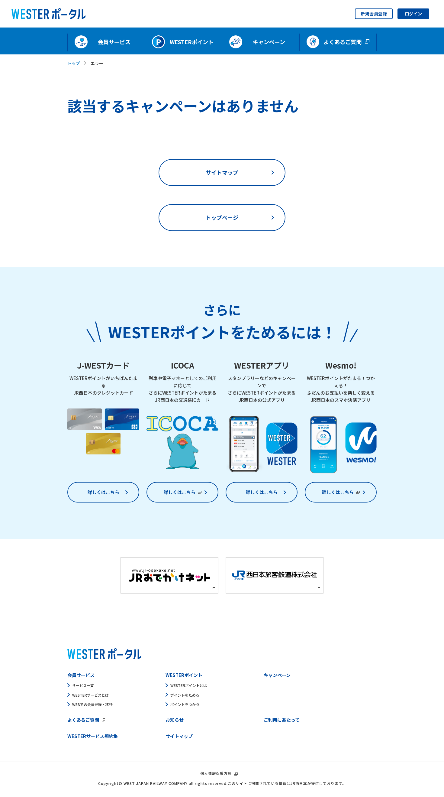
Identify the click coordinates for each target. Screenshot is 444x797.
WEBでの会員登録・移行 (92, 704)
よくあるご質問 (83, 720)
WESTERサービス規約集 (92, 736)
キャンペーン (277, 675)
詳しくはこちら (103, 492)
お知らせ (175, 720)
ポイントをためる (184, 695)
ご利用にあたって (282, 720)
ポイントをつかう (184, 704)
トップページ (222, 217)
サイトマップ (222, 172)
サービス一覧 (83, 685)
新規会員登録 (374, 14)
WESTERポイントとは (188, 685)
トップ (73, 63)
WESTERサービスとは (90, 695)
